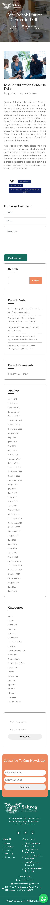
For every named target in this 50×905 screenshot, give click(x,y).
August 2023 (13, 433)
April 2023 (12, 450)
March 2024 (13, 403)
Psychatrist (13, 676)
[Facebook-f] (18, 832)
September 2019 (15, 578)
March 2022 (13, 501)
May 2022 (12, 497)
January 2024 (14, 412)
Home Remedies (15, 642)
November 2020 (15, 523)
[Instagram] (32, 832)
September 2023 (15, 429)
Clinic (10, 616)
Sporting (12, 684)
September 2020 (15, 531)
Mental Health (14, 659)
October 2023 (14, 424)
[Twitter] (25, 832)
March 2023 (13, 454)
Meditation (12, 654)
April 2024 (12, 399)
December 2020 (15, 518)
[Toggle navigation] (45, 5)
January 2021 (14, 514)
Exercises (12, 629)
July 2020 (12, 540)
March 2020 (13, 557)
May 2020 (12, 548)
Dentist (11, 620)
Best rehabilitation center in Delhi (25, 190)
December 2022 (15, 467)
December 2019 (15, 565)
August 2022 (13, 484)
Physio (11, 671)
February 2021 (14, 510)
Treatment (12, 697)
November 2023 (15, 420)
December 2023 (15, 416)
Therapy (11, 693)
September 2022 (15, 480)
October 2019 (14, 574)
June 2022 (12, 493)
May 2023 (12, 446)
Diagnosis (12, 625)
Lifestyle (11, 646)
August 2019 (13, 582)
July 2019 (12, 587)
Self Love (12, 680)
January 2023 (14, 463)
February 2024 (14, 407)
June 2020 (12, 544)
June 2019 (12, 591)
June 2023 (12, 442)
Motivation (12, 667)
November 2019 (15, 570)
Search (13, 269)
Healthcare (13, 637)
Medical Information (16, 650)
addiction (24, 181)
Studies (11, 689)
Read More (29, 824)
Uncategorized (29, 26)
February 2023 (14, 459)
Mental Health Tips (16, 663)
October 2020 (14, 527)
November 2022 (15, 471)
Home (15, 26)
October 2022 (14, 476)
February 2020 (14, 561)
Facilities (11, 633)
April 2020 (12, 553)
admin (13, 93)
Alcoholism (16, 185)
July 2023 (12, 437)
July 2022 (12, 489)
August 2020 (13, 535)
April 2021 (12, 506)
